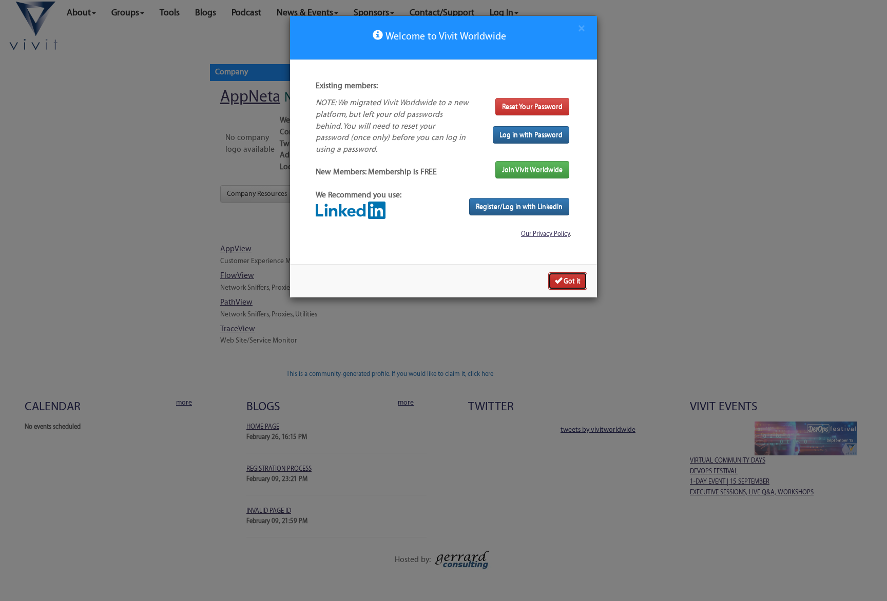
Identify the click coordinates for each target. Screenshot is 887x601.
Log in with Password (531, 134)
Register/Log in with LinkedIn (519, 206)
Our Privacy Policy (545, 233)
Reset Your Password (532, 106)
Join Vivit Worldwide (532, 169)
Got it (571, 281)
